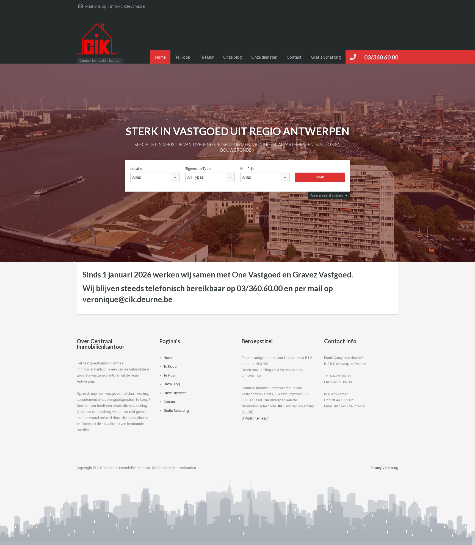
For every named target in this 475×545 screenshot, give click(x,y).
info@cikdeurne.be (127, 6)
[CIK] (97, 41)
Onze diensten (264, 56)
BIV (279, 406)
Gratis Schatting (326, 56)
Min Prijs (247, 168)
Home (160, 56)
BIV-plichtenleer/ (255, 418)
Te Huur (207, 56)
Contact (294, 56)
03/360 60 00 (381, 57)
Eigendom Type (198, 168)
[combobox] (155, 177)
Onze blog (232, 56)
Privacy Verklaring (384, 468)
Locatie (136, 168)
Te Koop (182, 56)
